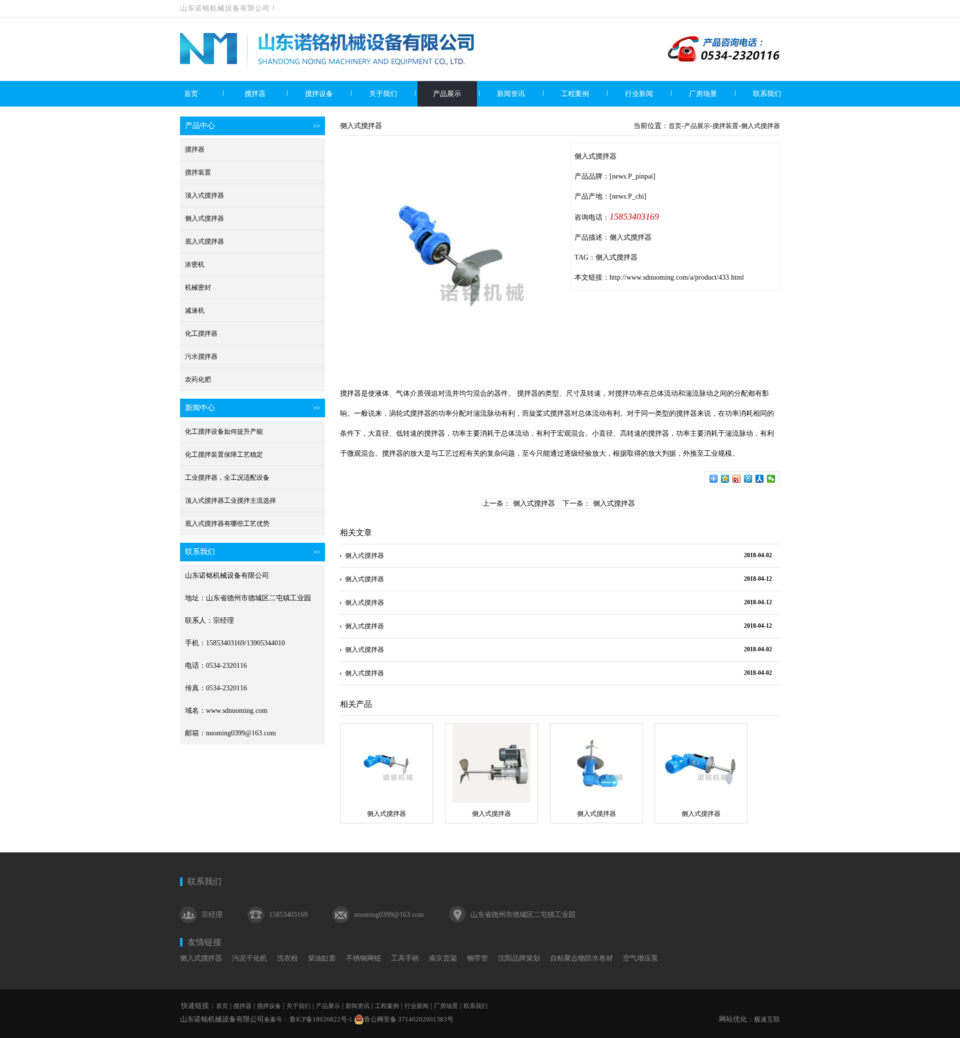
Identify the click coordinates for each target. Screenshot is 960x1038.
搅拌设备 (319, 94)
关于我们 (383, 94)
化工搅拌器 (201, 333)
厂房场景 (703, 94)
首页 (191, 94)
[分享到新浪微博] (736, 479)
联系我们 (767, 94)
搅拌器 (255, 94)
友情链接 (205, 942)
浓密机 (194, 264)
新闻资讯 (511, 94)
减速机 (194, 310)
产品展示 (447, 94)
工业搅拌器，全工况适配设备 (227, 477)
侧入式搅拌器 (204, 218)
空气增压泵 (640, 958)
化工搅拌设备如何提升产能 (224, 431)
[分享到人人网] (760, 479)
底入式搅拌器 (204, 241)
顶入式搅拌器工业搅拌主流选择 (230, 500)
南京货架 (443, 958)
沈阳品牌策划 (519, 958)
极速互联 (767, 1019)
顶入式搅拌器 (204, 195)
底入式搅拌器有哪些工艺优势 (227, 523)
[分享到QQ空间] (725, 479)
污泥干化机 (249, 958)
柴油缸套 (322, 958)
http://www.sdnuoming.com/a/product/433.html (677, 277)
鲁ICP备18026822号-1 (320, 1019)
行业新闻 (639, 94)
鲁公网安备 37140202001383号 (409, 1019)
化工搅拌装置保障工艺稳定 (224, 454)
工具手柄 (405, 958)
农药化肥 (198, 379)
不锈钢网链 (363, 958)
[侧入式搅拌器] (386, 763)
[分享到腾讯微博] (748, 479)
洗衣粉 (287, 958)
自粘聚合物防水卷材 (581, 958)
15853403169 (634, 217)
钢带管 (477, 958)
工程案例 (575, 94)
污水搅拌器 (201, 356)
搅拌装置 (198, 172)
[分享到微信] (771, 479)
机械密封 (198, 287)
